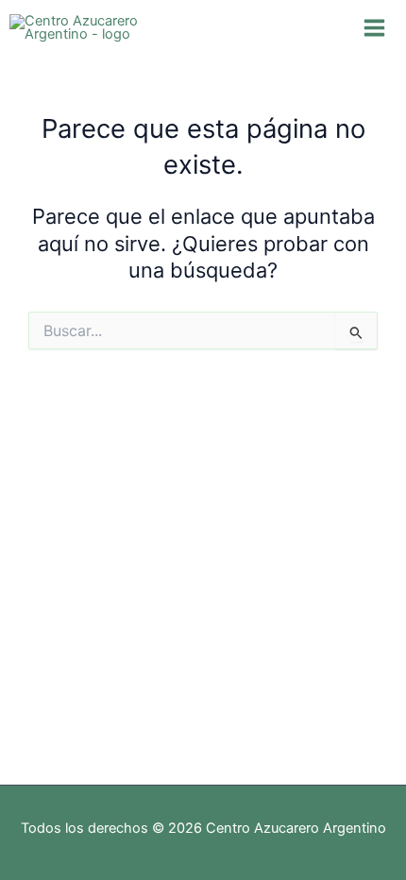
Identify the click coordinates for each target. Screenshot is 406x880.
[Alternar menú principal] (374, 28)
